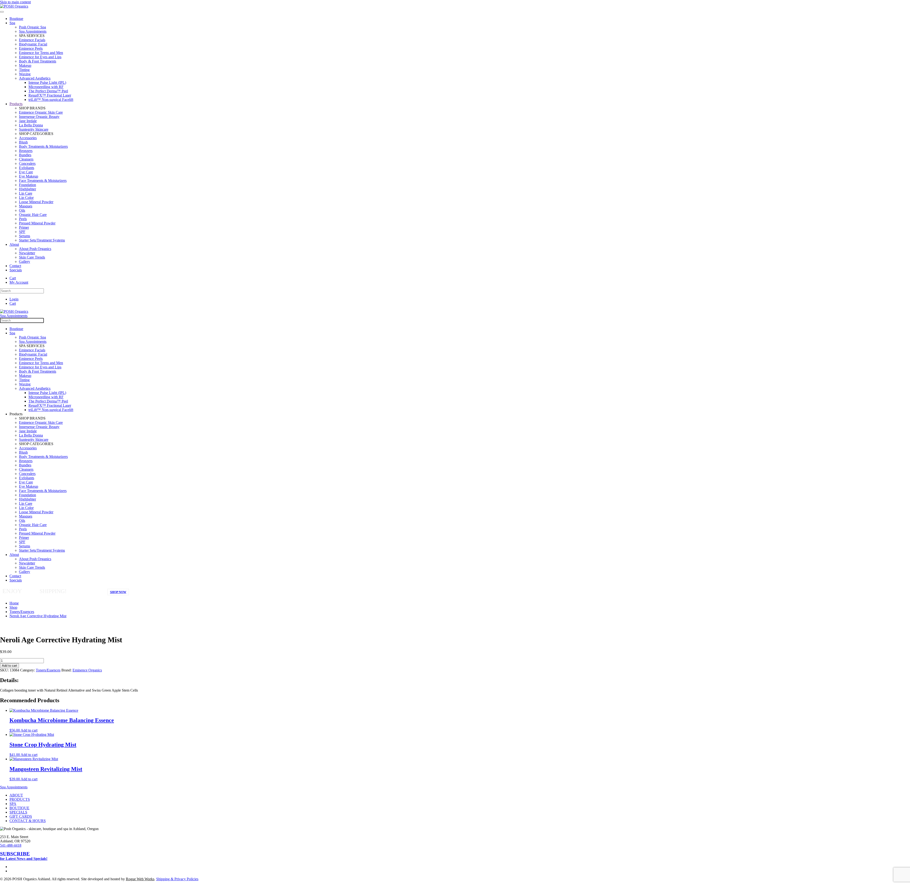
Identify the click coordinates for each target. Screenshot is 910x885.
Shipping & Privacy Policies (177, 879)
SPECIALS (18, 812)
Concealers (27, 163)
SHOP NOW (118, 592)
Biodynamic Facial (33, 44)
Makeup (25, 65)
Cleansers (26, 159)
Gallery (24, 261)
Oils (22, 210)
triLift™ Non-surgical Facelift (50, 100)
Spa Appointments (32, 31)
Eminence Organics (87, 670)
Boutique (16, 19)
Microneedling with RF (46, 87)
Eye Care (26, 172)
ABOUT (16, 795)
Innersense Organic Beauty (39, 117)
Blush (23, 142)
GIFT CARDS (20, 816)
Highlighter (27, 189)
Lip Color (26, 198)
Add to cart (9, 665)
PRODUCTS (19, 799)
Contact (15, 266)
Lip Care (25, 193)
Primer (24, 227)
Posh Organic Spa (32, 27)
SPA (12, 804)
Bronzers (25, 151)
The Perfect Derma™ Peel (48, 91)
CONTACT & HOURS (27, 821)
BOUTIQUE (19, 808)
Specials (15, 270)
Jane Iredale (28, 121)
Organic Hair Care (33, 215)
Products (16, 104)
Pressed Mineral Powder (37, 223)
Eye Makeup (28, 176)
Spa (12, 23)
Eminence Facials (32, 40)
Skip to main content (15, 2)
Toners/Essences (48, 670)
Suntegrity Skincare (33, 129)
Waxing (25, 74)
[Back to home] (14, 6)
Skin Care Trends (32, 257)
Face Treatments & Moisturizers (43, 181)
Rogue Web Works (140, 879)
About (14, 244)
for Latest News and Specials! (23, 856)
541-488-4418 (10, 845)
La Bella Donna (31, 125)
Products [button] (16, 414)
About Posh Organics (35, 249)
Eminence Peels (31, 48)
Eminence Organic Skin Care (41, 112)
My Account (18, 282)
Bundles (25, 155)
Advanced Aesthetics (34, 78)
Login (13, 299)
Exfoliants (26, 168)
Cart (12, 278)
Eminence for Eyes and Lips (40, 57)
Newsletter (27, 253)
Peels (23, 219)
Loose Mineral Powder (36, 202)
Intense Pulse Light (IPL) (47, 82)
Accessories (28, 138)
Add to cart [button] (29, 730)
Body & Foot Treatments (37, 61)
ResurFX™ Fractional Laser (49, 95)
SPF (22, 232)
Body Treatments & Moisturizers (43, 146)
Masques (25, 206)
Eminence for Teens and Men (41, 53)
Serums (24, 236)
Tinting (24, 70)
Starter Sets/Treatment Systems (42, 240)
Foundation (27, 185)
